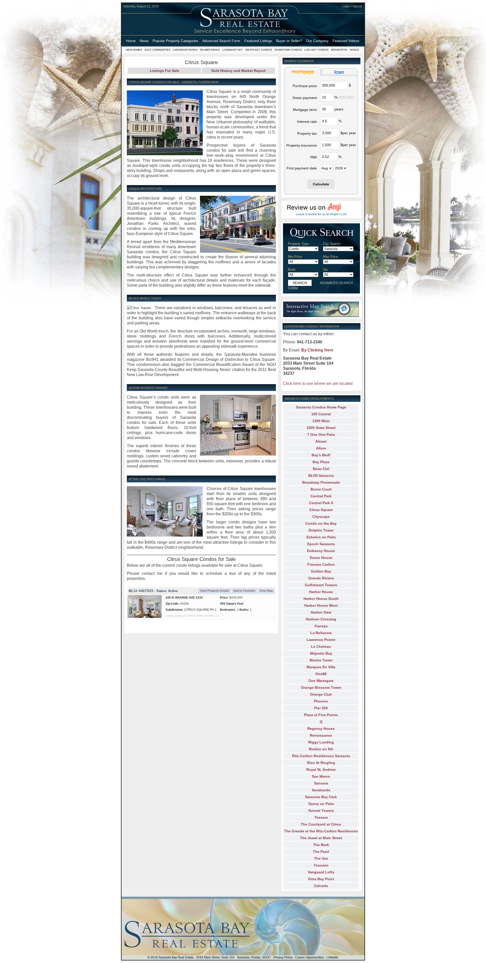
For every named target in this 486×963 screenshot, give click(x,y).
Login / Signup (352, 6)
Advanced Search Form (221, 41)
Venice (354, 49)
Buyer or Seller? (289, 41)
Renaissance (321, 735)
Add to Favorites (244, 591)
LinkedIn (332, 957)
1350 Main (321, 421)
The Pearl (321, 852)
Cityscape (321, 517)
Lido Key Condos (317, 49)
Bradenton (339, 49)
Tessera (321, 817)
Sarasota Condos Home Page (321, 407)
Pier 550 (321, 708)
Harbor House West (321, 605)
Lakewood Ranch (185, 49)
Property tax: (307, 133)
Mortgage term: (305, 110)
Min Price (295, 257)
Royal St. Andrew (321, 770)
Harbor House (321, 592)
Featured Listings (258, 41)
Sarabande (321, 790)
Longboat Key (232, 49)
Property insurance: (302, 145)
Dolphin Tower (321, 530)
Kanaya (321, 626)
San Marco (321, 776)
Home (131, 41)
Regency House (321, 728)
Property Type (298, 244)
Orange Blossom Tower (321, 687)
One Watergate (321, 681)
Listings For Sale (164, 71)
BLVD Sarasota (321, 476)
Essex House (321, 558)
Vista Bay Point (321, 879)
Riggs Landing (321, 742)
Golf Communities (157, 49)
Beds (292, 269)
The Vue (321, 858)
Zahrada (321, 886)
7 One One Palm (321, 435)
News (144, 41)
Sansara (321, 783)
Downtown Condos (288, 49)
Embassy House (321, 551)
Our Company (317, 41)
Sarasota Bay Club (321, 797)
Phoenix (321, 701)
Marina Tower (321, 660)
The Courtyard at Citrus (321, 824)
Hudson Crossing (321, 619)
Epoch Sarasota (321, 544)
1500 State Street (321, 428)
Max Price (330, 257)
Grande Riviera (321, 578)
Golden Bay (321, 571)
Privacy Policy (283, 957)
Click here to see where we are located (318, 383)
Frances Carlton (321, 564)
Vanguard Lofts (321, 872)
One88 (321, 674)
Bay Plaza (321, 462)
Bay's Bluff (321, 455)
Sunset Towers (321, 811)
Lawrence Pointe (321, 640)
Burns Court (321, 489)
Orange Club (321, 694)
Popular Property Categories (175, 41)
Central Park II (321, 503)
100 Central (321, 414)
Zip (325, 269)
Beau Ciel (321, 469)
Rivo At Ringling (321, 763)
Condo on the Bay (321, 523)
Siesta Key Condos (258, 49)
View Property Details (214, 591)
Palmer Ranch (210, 49)
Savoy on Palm (321, 804)
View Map (266, 591)
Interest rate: (307, 122)
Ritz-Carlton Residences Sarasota (321, 756)
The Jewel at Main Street (321, 838)
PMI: (314, 157)
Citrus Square (321, 510)
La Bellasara (321, 633)
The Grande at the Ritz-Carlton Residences (321, 831)
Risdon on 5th (321, 749)
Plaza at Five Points (321, 715)
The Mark (321, 845)
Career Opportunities (309, 957)
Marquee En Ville (321, 667)
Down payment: (305, 98)
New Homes (134, 49)
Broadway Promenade (321, 482)
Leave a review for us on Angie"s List (321, 214)
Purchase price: (305, 86)
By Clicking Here (317, 350)
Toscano (321, 865)
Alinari (321, 441)
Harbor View (321, 612)
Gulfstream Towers (321, 585)
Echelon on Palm (321, 537)
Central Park (321, 496)
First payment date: (302, 168)
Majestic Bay (321, 653)
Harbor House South (321, 599)
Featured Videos (346, 41)
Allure (321, 448)
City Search (331, 244)
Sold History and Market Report (238, 71)
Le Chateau (321, 646)
